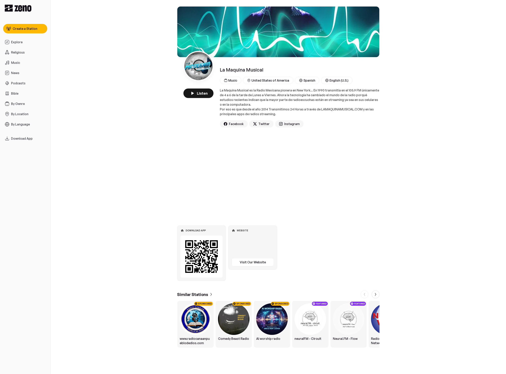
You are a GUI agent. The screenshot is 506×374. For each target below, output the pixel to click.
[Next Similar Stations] (376, 294)
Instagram (292, 124)
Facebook (236, 124)
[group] (278, 324)
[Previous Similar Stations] (364, 294)
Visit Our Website (253, 262)
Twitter (264, 124)
